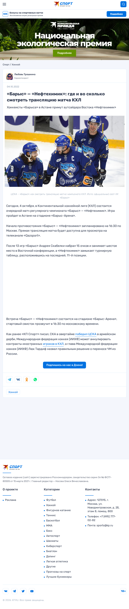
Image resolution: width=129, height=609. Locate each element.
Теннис (51, 515)
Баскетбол (53, 520)
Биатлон (51, 551)
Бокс (49, 530)
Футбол (51, 500)
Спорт (6, 64)
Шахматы (52, 540)
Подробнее (116, 14)
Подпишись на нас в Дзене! (64, 365)
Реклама (10, 500)
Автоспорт (53, 535)
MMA (49, 525)
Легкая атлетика (57, 561)
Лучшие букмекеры (59, 576)
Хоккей (16, 64)
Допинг (51, 556)
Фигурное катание (58, 510)
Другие (51, 566)
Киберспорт (54, 546)
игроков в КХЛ (53, 344)
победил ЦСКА (85, 334)
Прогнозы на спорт (58, 571)
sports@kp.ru (105, 525)
